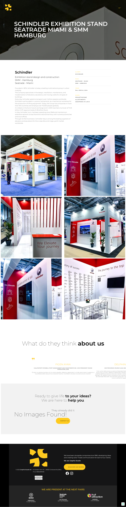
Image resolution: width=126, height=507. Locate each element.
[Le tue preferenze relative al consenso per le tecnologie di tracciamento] (123, 504)
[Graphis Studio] (67, 474)
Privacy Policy (38, 476)
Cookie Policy (38, 478)
